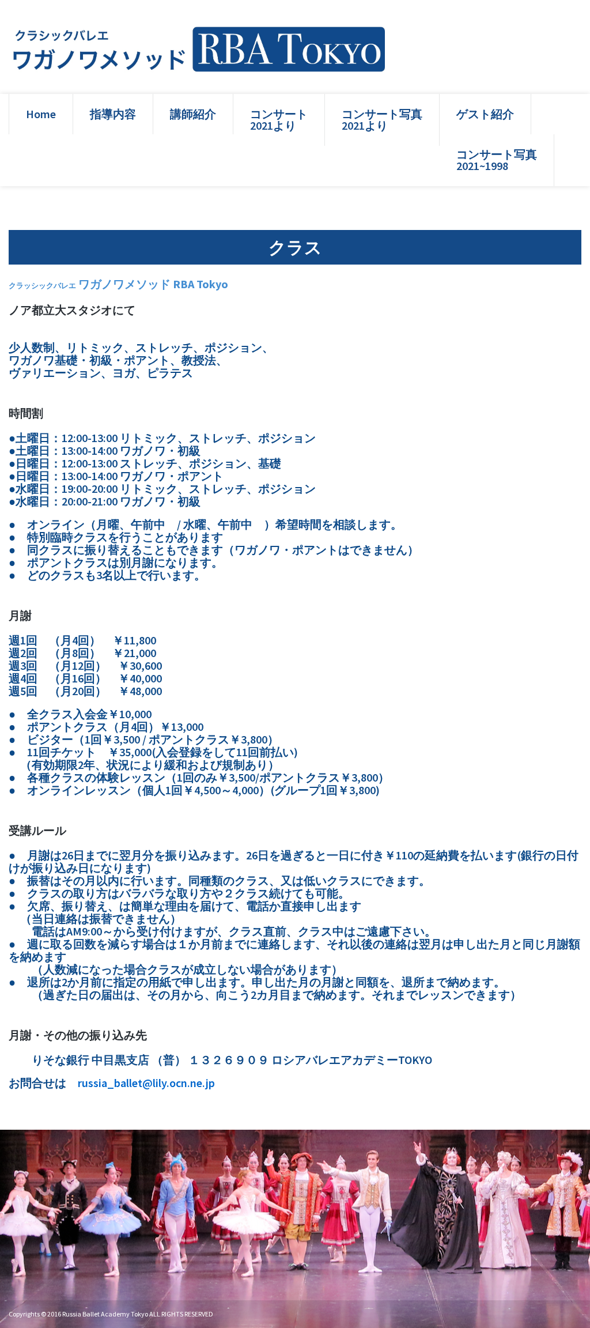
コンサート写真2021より (382, 120)
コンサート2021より (279, 120)
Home (41, 114)
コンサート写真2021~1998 (496, 160)
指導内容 (113, 114)
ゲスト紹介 (485, 114)
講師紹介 (193, 114)
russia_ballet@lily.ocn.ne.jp (146, 1083)
